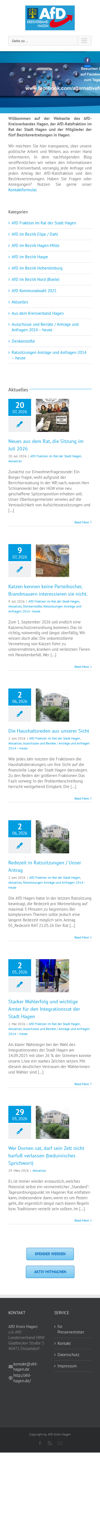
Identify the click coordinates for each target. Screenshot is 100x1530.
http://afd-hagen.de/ (22, 1378)
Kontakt (64, 1343)
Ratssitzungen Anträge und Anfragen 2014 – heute (49, 355)
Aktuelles (20, 302)
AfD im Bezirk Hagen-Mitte (35, 245)
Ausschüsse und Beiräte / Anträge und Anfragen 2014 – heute (45, 327)
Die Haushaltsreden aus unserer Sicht (48, 731)
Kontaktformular (22, 189)
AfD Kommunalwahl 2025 (34, 290)
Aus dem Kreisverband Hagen (38, 313)
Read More (81, 522)
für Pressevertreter (71, 1329)
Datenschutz (68, 1354)
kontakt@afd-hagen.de (25, 1366)
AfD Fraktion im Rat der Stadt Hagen (44, 222)
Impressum (67, 1365)
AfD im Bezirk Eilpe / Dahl (35, 234)
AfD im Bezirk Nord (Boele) (35, 279)
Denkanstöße (23, 341)
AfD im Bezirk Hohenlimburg (37, 268)
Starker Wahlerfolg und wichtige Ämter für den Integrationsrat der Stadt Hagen (44, 1009)
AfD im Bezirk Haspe (30, 256)
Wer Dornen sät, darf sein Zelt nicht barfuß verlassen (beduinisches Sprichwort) (46, 1155)
